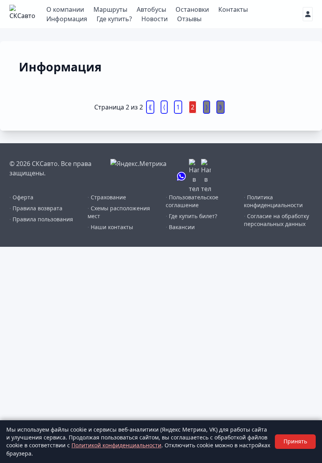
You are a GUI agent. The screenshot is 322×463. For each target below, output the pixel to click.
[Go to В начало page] (150, 107)
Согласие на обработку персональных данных (276, 220)
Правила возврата (35, 208)
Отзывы (189, 19)
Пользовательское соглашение (192, 201)
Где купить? (114, 19)
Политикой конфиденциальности (116, 445)
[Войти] (308, 14)
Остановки (192, 9)
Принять (295, 441)
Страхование (107, 197)
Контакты (233, 9)
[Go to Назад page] (164, 107)
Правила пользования (41, 219)
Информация (66, 19)
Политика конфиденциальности (273, 201)
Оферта (21, 197)
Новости (154, 19)
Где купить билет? (191, 216)
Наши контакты (110, 227)
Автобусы (151, 9)
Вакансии (180, 227)
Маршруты (110, 9)
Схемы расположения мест (119, 212)
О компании (65, 9)
